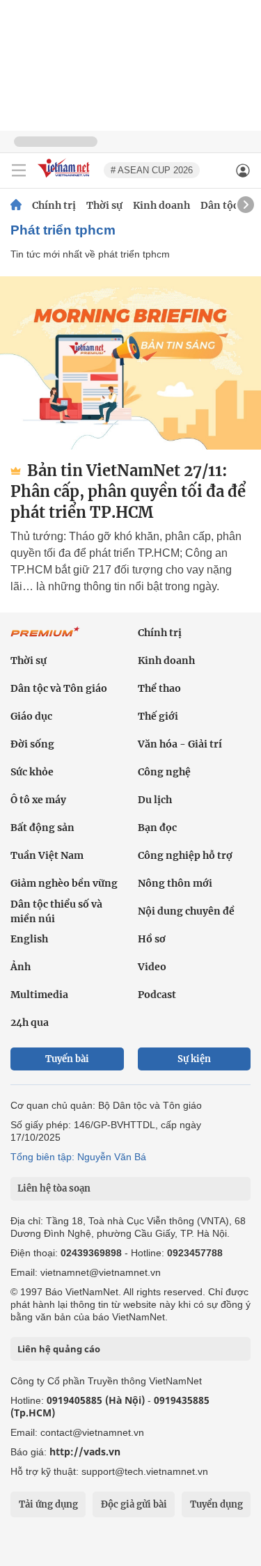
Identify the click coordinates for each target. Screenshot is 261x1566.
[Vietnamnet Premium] (45, 639)
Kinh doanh (161, 205)
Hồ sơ (152, 939)
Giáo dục (31, 716)
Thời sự (104, 205)
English (29, 939)
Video (152, 966)
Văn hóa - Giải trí (180, 744)
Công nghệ (164, 772)
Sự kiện (194, 1059)
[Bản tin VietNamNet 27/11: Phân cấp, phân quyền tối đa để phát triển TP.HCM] (130, 363)
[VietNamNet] (16, 205)
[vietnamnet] (65, 178)
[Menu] (18, 170)
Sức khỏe (32, 772)
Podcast (157, 994)
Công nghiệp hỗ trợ (185, 855)
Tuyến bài (67, 1059)
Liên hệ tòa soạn (53, 1188)
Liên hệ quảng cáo (58, 1349)
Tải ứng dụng (48, 1504)
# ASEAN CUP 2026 (152, 170)
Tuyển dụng (216, 1504)
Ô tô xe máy (38, 799)
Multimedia (39, 994)
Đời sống (32, 744)
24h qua (29, 1022)
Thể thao (159, 688)
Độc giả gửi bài (134, 1504)
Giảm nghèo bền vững (64, 883)
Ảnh (20, 966)
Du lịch (155, 799)
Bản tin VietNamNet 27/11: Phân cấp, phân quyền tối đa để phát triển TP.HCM (128, 491)
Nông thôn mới (175, 883)
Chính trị (54, 205)
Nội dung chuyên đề (186, 911)
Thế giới (158, 716)
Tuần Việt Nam (47, 855)
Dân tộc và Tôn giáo (58, 688)
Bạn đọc (157, 827)
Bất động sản (42, 827)
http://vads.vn (84, 1451)
